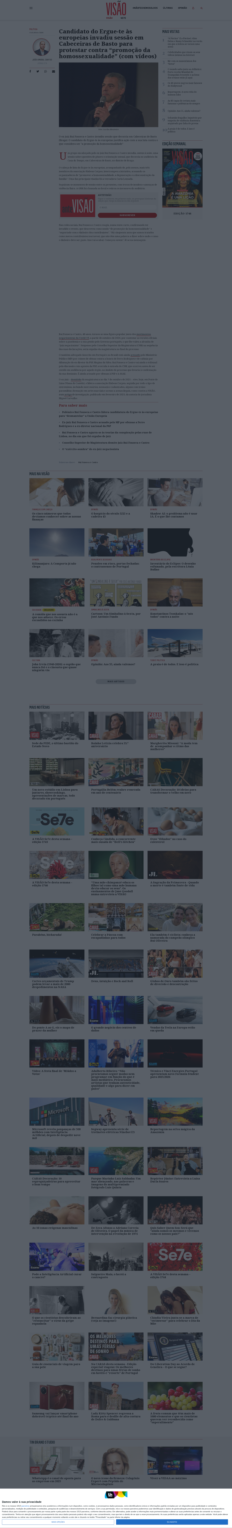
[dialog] (116, 1508)
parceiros (25, 1506)
